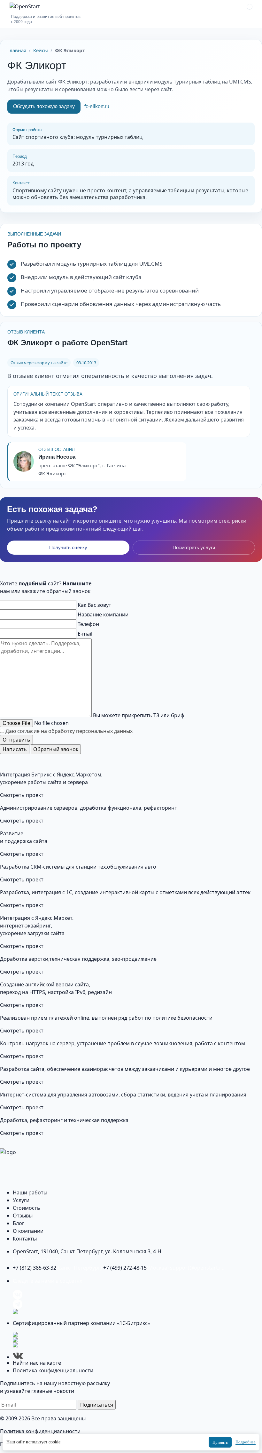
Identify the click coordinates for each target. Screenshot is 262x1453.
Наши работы (30, 1192)
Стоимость (26, 1207)
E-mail (85, 633)
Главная (16, 50)
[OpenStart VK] (137, 1294)
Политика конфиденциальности (53, 1370)
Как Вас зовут (94, 604)
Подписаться (96, 1404)
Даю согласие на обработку (69, 731)
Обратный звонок (55, 749)
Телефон (88, 624)
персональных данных (104, 731)
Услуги (21, 1200)
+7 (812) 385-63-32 (57, 1267)
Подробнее (245, 1442)
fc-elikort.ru (96, 106)
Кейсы (40, 50)
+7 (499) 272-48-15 (136, 1267)
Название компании (103, 614)
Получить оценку (68, 547)
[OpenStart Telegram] (137, 1304)
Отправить (16, 739)
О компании (28, 1230)
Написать (15, 749)
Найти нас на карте (37, 1259)
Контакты (25, 1238)
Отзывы (23, 1215)
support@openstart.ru (197, 1267)
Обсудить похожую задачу (44, 106)
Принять (220, 1442)
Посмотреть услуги (194, 547)
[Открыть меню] (249, 7)
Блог (18, 1223)
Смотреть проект (21, 795)
